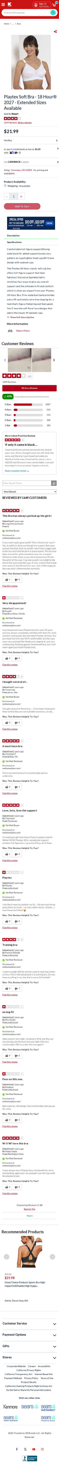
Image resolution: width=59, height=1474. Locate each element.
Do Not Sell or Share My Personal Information (28, 1390)
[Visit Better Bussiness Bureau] (29, 1458)
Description (13, 235)
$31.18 (8, 1274)
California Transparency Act (18, 1374)
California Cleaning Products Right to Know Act (28, 1386)
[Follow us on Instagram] (42, 1449)
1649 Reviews (10, 122)
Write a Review (25, 122)
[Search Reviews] (54, 483)
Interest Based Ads (44, 1374)
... (13, 23)
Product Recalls (29, 1382)
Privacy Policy (31, 1378)
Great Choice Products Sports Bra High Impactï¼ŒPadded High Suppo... (25, 1284)
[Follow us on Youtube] (34, 1449)
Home (6, 23)
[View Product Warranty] (10, 330)
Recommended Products (23, 1231)
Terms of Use (47, 1378)
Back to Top (29, 1209)
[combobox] (30, 12)
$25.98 (10, 1278)
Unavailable (25, 186)
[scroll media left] (5, 360)
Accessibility (44, 1366)
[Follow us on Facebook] (17, 1449)
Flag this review (10, 586)
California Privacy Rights (29, 1370)
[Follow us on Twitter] (25, 1449)
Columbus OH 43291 (21, 170)
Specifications (14, 242)
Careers (32, 1366)
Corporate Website (16, 1366)
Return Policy (23, 330)
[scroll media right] (54, 360)
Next (30, 1215)
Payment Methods (13, 1378)
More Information (17, 323)
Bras (19, 23)
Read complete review (15, 470)
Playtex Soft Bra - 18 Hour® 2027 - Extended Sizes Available (30, 102)
